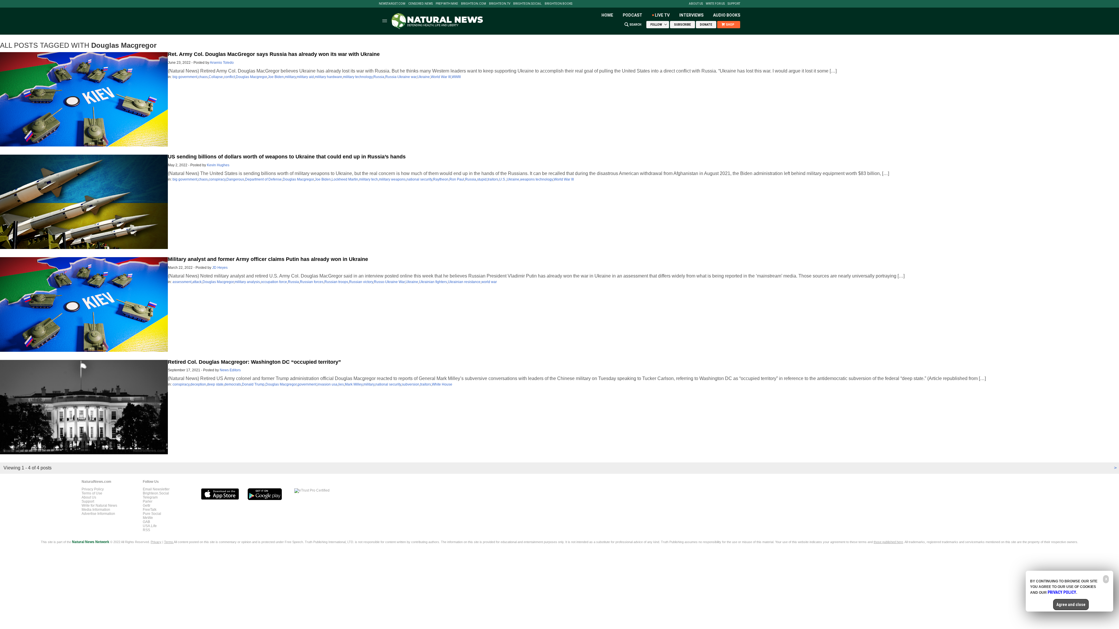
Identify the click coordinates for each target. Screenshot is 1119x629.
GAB (146, 522)
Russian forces (311, 282)
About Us (696, 3)
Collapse (216, 77)
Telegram (150, 497)
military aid (305, 77)
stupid (482, 179)
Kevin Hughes (218, 165)
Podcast (632, 15)
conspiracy (217, 179)
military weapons (392, 179)
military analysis (247, 282)
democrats (232, 384)
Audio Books (726, 15)
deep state (215, 384)
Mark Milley (354, 384)
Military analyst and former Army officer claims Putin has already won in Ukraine (268, 259)
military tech (368, 179)
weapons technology (536, 179)
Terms (169, 542)
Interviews (691, 15)
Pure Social (152, 514)
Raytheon (440, 179)
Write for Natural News (99, 505)
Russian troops (336, 282)
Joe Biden (276, 77)
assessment (182, 282)
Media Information (96, 510)
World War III (441, 77)
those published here (888, 542)
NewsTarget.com (392, 3)
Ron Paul (456, 179)
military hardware (328, 77)
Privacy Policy (93, 489)
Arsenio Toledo (222, 63)
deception (198, 384)
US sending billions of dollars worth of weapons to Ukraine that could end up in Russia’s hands (287, 157)
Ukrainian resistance (464, 282)
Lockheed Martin (345, 179)
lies (341, 384)
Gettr (146, 505)
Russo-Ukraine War (389, 282)
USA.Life (150, 526)
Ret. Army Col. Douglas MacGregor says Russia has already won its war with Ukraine (274, 54)
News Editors (230, 370)
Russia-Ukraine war (400, 77)
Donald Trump (253, 384)
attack (197, 282)
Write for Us (715, 3)
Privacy (156, 542)
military (290, 77)
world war (489, 282)
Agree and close (1070, 604)
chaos (203, 77)
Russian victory (361, 282)
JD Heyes (220, 268)
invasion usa (327, 384)
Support (734, 3)
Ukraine (423, 77)
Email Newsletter (156, 489)
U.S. (502, 179)
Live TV (662, 15)
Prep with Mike (447, 3)
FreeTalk (149, 510)
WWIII (456, 77)
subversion (410, 384)
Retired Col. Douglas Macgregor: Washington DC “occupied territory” (254, 362)
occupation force (274, 282)
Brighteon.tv (499, 3)
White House (442, 384)
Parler (147, 501)
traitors (493, 179)
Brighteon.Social (527, 3)
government (307, 384)
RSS (146, 530)
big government (185, 77)
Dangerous (235, 179)
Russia (378, 77)
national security (419, 179)
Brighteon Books (558, 3)
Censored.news (420, 3)
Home (607, 15)
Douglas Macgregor (251, 77)
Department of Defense (263, 179)
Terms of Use (92, 493)
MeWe (148, 518)
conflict (229, 77)
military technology (357, 77)
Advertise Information (98, 514)
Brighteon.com (473, 3)
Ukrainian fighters (433, 282)
